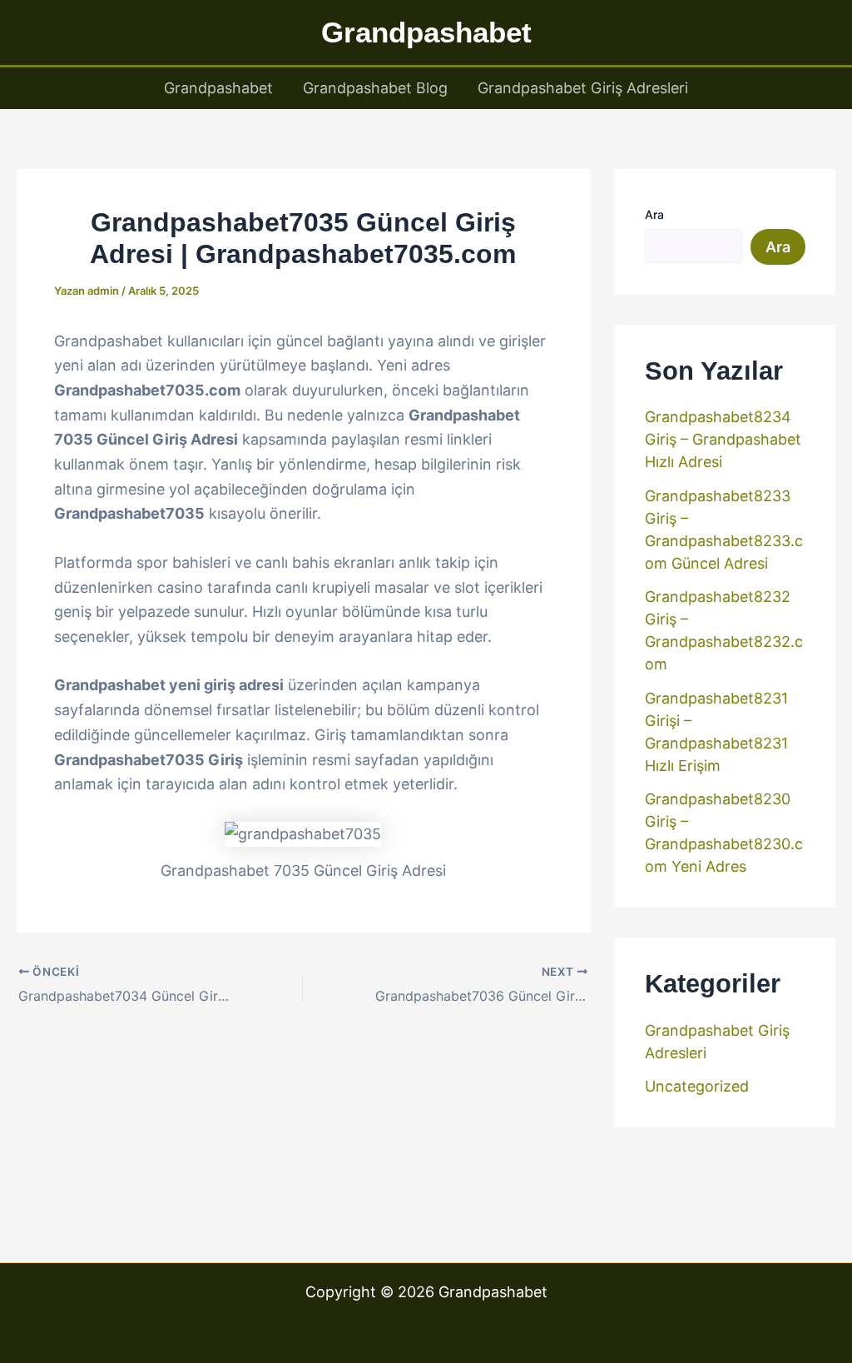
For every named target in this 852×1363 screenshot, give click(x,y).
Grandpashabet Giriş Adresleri (583, 88)
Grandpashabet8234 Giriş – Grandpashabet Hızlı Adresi (723, 439)
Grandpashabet (426, 32)
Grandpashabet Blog (375, 88)
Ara (654, 214)
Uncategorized (697, 1086)
